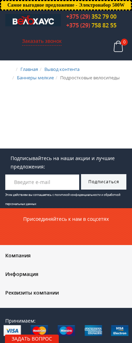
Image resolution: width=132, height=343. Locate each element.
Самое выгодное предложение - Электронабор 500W (66, 5)
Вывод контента (62, 69)
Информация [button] (21, 274)
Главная (29, 69)
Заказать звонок (42, 41)
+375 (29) (91, 16)
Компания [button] (18, 255)
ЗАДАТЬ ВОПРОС (32, 338)
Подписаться (103, 182)
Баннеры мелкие (35, 77)
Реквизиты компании (32, 292)
